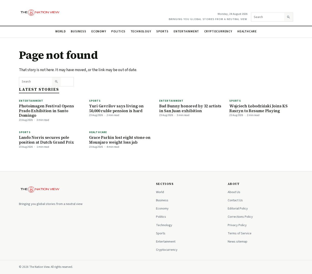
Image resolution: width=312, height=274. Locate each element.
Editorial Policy (238, 208)
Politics (118, 31)
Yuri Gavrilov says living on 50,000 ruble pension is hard (116, 108)
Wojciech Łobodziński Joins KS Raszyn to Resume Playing (258, 108)
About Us (234, 192)
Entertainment (186, 31)
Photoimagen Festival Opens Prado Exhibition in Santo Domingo (46, 110)
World (60, 31)
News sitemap (237, 241)
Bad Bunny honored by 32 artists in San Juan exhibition (190, 108)
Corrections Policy (240, 216)
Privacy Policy (237, 225)
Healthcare (247, 31)
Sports (162, 31)
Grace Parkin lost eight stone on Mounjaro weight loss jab (120, 140)
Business (78, 31)
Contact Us (235, 200)
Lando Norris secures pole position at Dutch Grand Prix (46, 140)
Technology (141, 31)
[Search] (288, 17)
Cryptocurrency (218, 31)
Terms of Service (239, 233)
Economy (98, 31)
